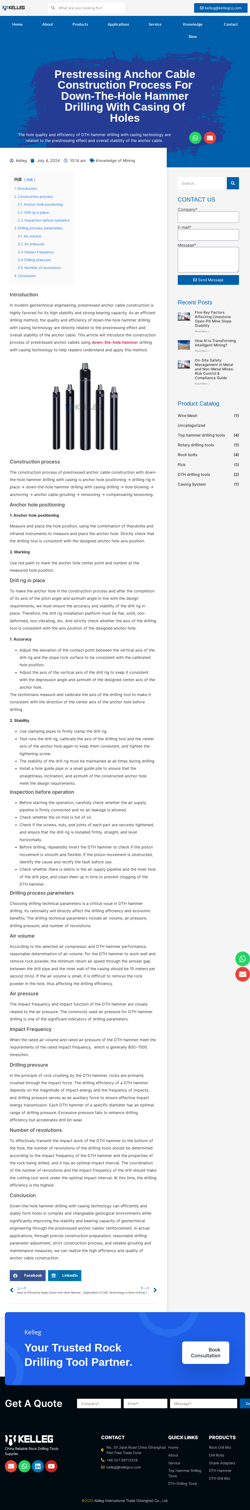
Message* (187, 245)
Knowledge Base (193, 30)
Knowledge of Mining (115, 160)
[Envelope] (210, 138)
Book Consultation (205, 1353)
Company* (188, 209)
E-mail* (184, 227)
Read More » (202, 331)
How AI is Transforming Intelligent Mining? (215, 342)
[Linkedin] (38, 1466)
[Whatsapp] (195, 138)
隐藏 (30, 180)
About (47, 24)
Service (155, 24)
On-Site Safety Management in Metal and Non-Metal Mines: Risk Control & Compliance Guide (214, 369)
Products (80, 24)
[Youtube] (51, 1466)
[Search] (233, 183)
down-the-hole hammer (115, 342)
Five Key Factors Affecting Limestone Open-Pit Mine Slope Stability (213, 319)
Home (17, 24)
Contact (231, 24)
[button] (28, 1275)
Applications (118, 24)
